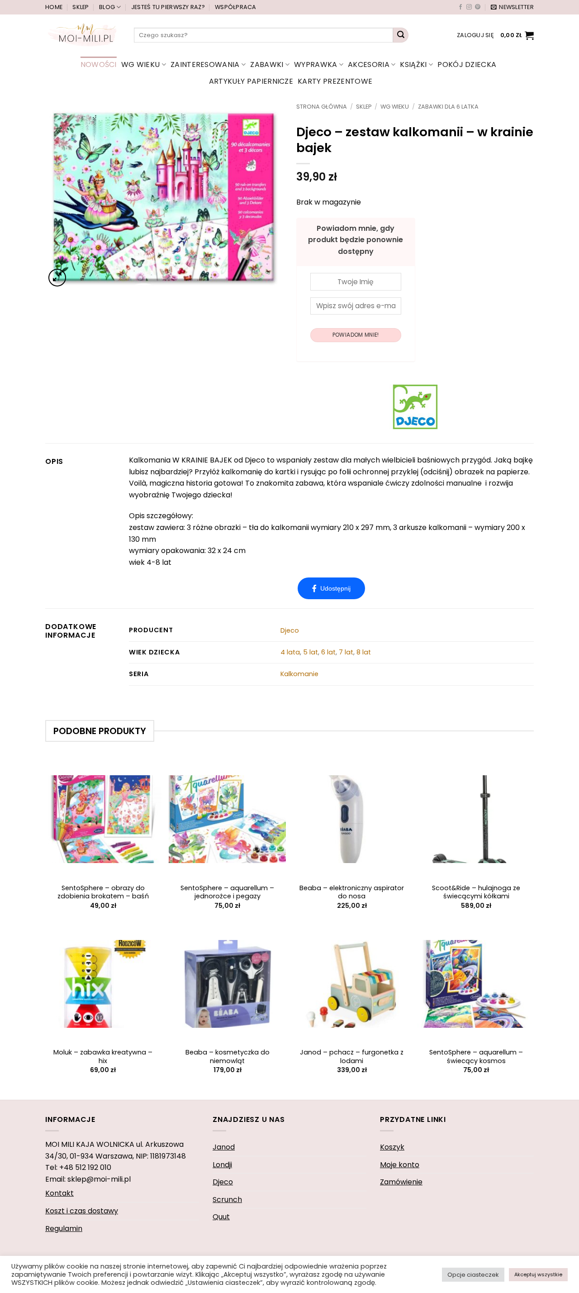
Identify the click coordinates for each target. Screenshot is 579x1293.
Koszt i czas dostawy (81, 1211)
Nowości (99, 64)
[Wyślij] (400, 35)
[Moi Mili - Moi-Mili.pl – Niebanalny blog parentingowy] (82, 35)
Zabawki (266, 64)
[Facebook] (331, 588)
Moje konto (399, 1164)
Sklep (80, 7)
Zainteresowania (205, 64)
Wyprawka (315, 64)
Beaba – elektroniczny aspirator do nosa (351, 892)
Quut (221, 1217)
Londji (222, 1164)
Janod (224, 1147)
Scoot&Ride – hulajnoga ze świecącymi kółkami (476, 892)
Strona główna (321, 106)
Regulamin (63, 1228)
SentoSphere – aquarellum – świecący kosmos (476, 1056)
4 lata (290, 652)
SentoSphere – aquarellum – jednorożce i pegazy (227, 892)
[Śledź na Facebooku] (460, 7)
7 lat (346, 652)
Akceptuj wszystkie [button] (538, 1274)
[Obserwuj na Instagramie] (469, 7)
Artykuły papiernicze (251, 81)
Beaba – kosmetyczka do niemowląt (227, 1056)
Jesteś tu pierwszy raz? (168, 7)
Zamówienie (401, 1182)
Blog (107, 7)
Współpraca (235, 7)
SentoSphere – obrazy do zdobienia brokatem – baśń (103, 892)
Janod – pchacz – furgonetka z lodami (351, 1056)
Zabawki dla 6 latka (448, 106)
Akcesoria (368, 64)
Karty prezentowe (335, 81)
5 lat (310, 652)
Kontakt (59, 1193)
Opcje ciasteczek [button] (473, 1274)
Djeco (289, 630)
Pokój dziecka (466, 64)
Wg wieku (140, 64)
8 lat (363, 652)
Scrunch (227, 1199)
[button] (512, 7)
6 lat (328, 652)
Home (53, 7)
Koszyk (392, 1147)
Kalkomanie (299, 673)
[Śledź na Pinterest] (477, 7)
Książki (413, 64)
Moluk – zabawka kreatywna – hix (102, 1056)
